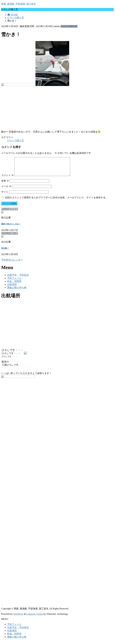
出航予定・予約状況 (18, 275)
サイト (4, 192)
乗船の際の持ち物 (16, 287)
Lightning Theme (34, 614)
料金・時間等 (14, 281)
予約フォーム (14, 278)
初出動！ (5, 248)
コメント (7, 175)
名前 (5, 180)
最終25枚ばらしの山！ (11, 224)
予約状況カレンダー (12, 260)
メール (6, 186)
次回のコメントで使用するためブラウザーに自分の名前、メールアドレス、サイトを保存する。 (56, 197)
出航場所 (12, 284)
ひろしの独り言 (69, 26)
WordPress (18, 614)
